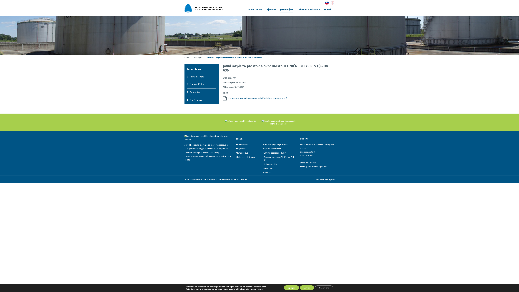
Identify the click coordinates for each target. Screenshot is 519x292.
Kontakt (328, 9)
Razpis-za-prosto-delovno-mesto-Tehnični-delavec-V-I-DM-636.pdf (257, 98)
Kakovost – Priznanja (308, 9)
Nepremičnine (197, 84)
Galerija (267, 172)
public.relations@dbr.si (316, 166)
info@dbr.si (311, 163)
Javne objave (286, 9)
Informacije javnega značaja (275, 144)
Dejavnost (271, 9)
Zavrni (307, 288)
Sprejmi (291, 288)
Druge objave (196, 100)
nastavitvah (256, 289)
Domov (186, 58)
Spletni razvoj (319, 179)
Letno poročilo (270, 164)
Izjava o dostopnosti (272, 149)
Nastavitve (324, 288)
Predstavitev (255, 9)
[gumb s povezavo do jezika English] (332, 3)
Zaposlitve (195, 92)
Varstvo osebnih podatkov (275, 153)
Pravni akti (268, 168)
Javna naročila (197, 76)
